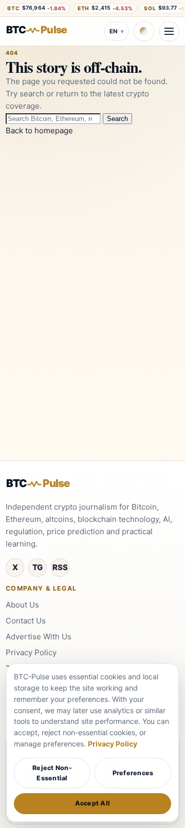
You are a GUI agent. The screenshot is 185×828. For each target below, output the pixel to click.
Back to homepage (39, 130)
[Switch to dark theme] (144, 31)
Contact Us (26, 620)
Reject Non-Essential (52, 773)
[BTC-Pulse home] (44, 30)
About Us (22, 605)
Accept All (92, 803)
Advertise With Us (38, 636)
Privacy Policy (31, 652)
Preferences (133, 773)
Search (117, 119)
